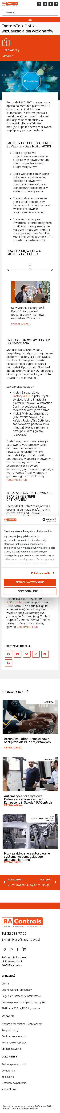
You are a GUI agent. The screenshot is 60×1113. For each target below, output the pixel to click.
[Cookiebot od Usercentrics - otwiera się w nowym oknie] (42, 520)
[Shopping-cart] (56, 4)
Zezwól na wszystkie (30, 582)
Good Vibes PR (31, 1108)
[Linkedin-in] (45, 4)
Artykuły (8, 56)
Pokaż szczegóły (40, 573)
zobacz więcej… (21, 324)
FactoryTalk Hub (23, 396)
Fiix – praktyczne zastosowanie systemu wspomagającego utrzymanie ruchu (27, 856)
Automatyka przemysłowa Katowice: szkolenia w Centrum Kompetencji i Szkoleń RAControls (28, 799)
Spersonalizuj (28, 591)
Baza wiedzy (10, 50)
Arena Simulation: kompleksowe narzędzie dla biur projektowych (27, 740)
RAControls (13, 602)
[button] (30, 19)
